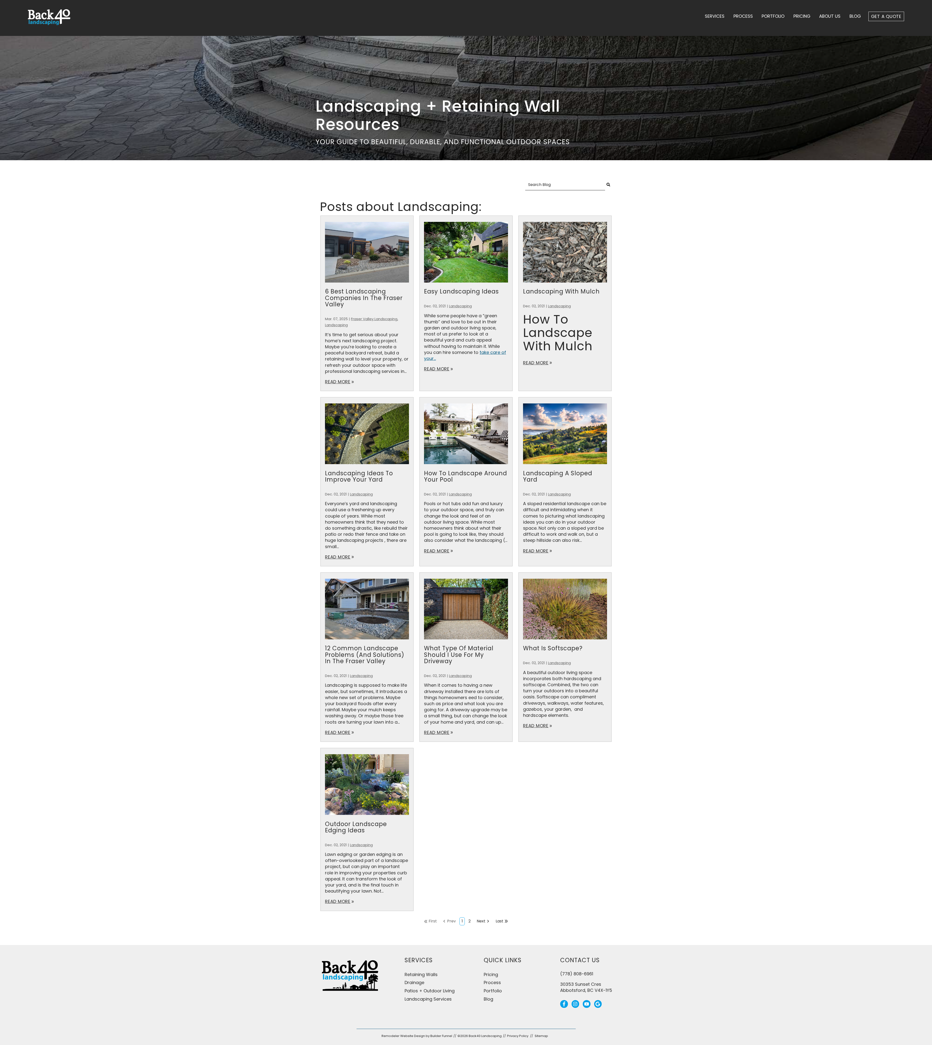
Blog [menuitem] (488, 999)
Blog (855, 16)
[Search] (608, 185)
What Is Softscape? (552, 648)
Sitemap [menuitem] (541, 1036)
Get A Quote (886, 16)
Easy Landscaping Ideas (461, 291)
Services (714, 16)
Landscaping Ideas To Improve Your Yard (359, 476)
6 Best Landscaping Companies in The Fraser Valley (364, 297)
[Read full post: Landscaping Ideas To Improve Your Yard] (367, 467)
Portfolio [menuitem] (493, 991)
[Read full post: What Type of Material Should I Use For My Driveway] (466, 642)
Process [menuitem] (492, 982)
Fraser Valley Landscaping (374, 318)
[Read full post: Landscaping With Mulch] (565, 285)
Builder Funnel (441, 1036)
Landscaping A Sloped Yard (557, 476)
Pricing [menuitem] (491, 974)
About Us (829, 16)
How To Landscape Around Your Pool (465, 476)
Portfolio (773, 16)
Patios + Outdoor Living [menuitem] (430, 991)
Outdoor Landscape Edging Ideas (356, 827)
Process (743, 16)
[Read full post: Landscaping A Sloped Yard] (565, 467)
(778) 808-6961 (576, 974)
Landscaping (336, 324)
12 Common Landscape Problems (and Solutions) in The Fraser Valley (364, 654)
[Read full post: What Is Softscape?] (565, 642)
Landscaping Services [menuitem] (428, 999)
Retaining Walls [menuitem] (421, 974)
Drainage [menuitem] (414, 982)
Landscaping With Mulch (561, 291)
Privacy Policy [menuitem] (517, 1036)
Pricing (801, 16)
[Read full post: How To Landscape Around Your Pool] (466, 467)
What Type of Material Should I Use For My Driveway (458, 654)
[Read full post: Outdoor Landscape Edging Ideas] (367, 818)
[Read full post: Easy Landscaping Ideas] (466, 285)
